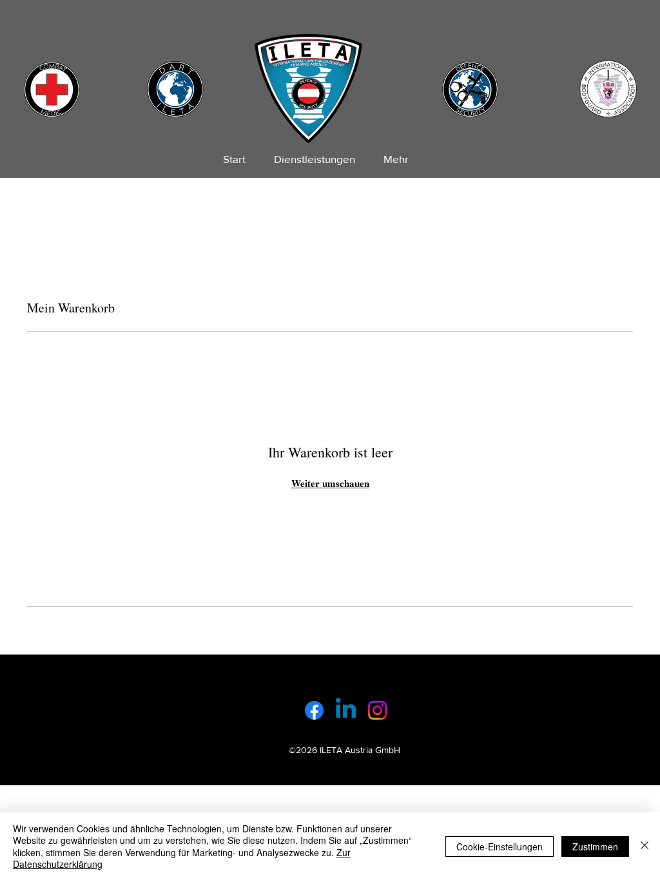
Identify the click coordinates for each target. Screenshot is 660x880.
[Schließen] (644, 846)
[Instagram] (377, 710)
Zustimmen (595, 846)
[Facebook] (314, 710)
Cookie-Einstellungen (499, 846)
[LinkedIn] (345, 710)
